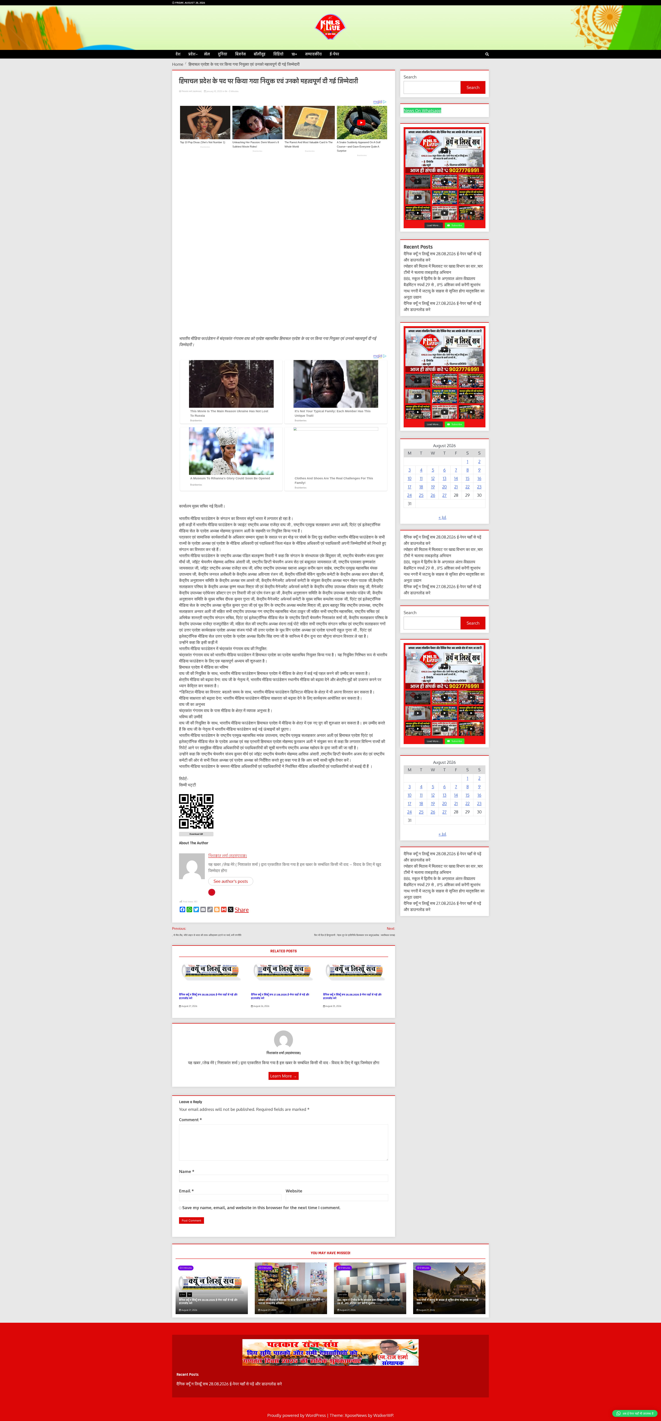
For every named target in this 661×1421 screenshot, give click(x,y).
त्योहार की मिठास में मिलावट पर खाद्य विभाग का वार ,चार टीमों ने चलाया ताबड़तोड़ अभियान (290, 1301)
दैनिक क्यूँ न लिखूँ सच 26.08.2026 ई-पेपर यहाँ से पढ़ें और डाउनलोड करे (352, 996)
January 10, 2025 (214, 91)
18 (421, 486)
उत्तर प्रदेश (263, 1294)
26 (433, 495)
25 (421, 495)
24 (409, 495)
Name (186, 1171)
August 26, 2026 (261, 1006)
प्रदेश (191, 54)
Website (294, 1190)
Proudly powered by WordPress (297, 1415)
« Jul (442, 517)
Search (473, 87)
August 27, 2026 (189, 1006)
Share (242, 910)
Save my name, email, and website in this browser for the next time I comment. (261, 1207)
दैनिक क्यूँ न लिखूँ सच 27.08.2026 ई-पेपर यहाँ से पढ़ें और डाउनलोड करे (280, 996)
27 (444, 495)
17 (409, 486)
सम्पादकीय (313, 54)
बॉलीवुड (259, 54)
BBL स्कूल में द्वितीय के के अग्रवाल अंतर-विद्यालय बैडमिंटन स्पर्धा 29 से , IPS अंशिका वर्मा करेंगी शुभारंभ (368, 1301)
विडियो (278, 54)
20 (444, 486)
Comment (190, 1119)
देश (178, 54)
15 (467, 478)
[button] (635, 1413)
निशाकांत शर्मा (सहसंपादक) (191, 91)
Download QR (196, 834)
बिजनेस (240, 54)
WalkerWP (383, 1415)
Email (186, 1190)
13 (444, 478)
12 (433, 478)
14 (456, 478)
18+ (294, 54)
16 (479, 478)
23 (479, 486)
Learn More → (283, 1075)
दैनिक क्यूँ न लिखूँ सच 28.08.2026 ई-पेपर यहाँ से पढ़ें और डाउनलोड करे (208, 996)
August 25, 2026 (333, 1006)
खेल (207, 54)
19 (433, 486)
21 (456, 486)
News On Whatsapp (422, 110)
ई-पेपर (334, 54)
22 (467, 486)
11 (421, 478)
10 (409, 478)
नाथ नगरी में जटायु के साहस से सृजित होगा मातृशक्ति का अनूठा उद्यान (448, 1301)
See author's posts (231, 881)
